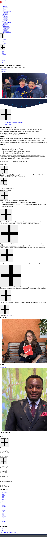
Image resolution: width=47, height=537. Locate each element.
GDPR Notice (17, 533)
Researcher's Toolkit (5, 24)
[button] (0, 3)
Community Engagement (6, 28)
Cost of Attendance (5, 12)
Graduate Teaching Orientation (8, 121)
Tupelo (2, 528)
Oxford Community (4, 43)
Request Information (5, 14)
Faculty (4, 8)
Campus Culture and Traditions (6, 27)
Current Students (4, 521)
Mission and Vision (5, 29)
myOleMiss (3, 61)
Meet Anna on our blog (3, 367)
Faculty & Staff (3, 57)
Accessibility (24, 533)
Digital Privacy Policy (2, 533)
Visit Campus (3, 491)
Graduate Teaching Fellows (8, 125)
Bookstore (3, 517)
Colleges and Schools (5, 7)
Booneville (3, 52)
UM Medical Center (4, 54)
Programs (3, 70)
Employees (3, 40)
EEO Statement (21, 533)
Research (3, 21)
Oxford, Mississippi (5, 16)
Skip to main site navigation (3, 0)
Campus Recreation (5, 18)
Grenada (3, 53)
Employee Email (4, 516)
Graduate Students (4, 71)
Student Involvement (5, 17)
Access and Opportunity (6, 26)
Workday (3, 63)
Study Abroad (4, 9)
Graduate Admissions (5, 13)
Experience (3, 62)
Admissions (3, 10)
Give (8, 2)
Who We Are (3, 25)
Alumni (3, 41)
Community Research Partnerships (7, 22)
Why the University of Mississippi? (7, 11)
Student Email (3, 60)
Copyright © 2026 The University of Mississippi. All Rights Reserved (8, 532)
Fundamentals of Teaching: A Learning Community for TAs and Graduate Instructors (14, 122)
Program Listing (5, 6)
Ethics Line (27, 533)
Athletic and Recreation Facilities (7, 32)
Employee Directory (4, 499)
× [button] (46, 535)
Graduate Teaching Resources (8, 124)
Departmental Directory (4, 69)
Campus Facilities (5, 20)
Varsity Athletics (5, 30)
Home (2, 68)
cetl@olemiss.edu (9, 315)
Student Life (3, 15)
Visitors (3, 42)
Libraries (3, 59)
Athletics (3, 497)
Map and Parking (4, 506)
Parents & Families (4, 523)
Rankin (2, 530)
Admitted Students (4, 39)
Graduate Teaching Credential (8, 123)
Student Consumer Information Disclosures (11, 533)
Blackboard (3, 514)
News (2, 58)
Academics (3, 494)
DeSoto (3, 51)
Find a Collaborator (5, 23)
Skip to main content (9, 0)
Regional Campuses (5, 19)
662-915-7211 (3, 505)
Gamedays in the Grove (6, 31)
